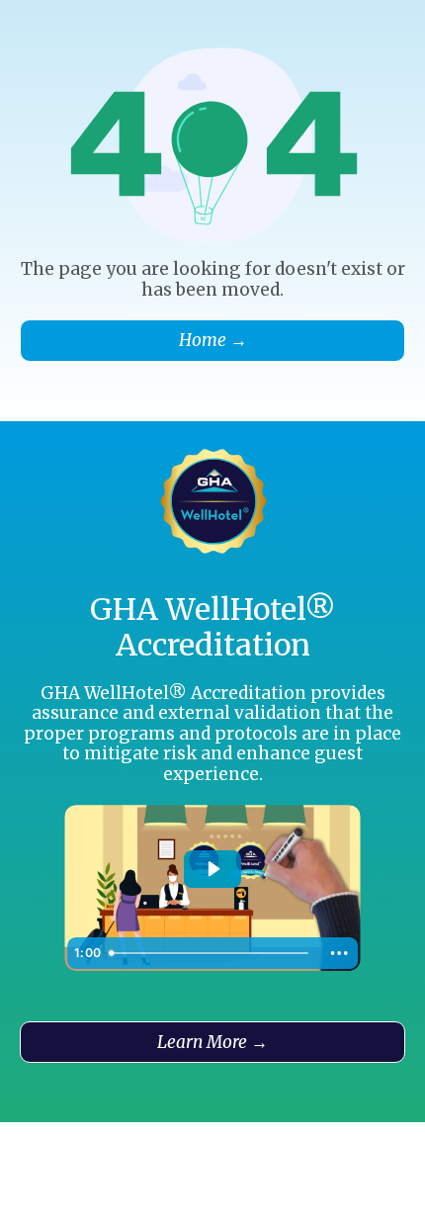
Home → (213, 340)
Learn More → (212, 1042)
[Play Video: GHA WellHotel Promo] (213, 869)
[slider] (210, 953)
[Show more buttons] (339, 953)
